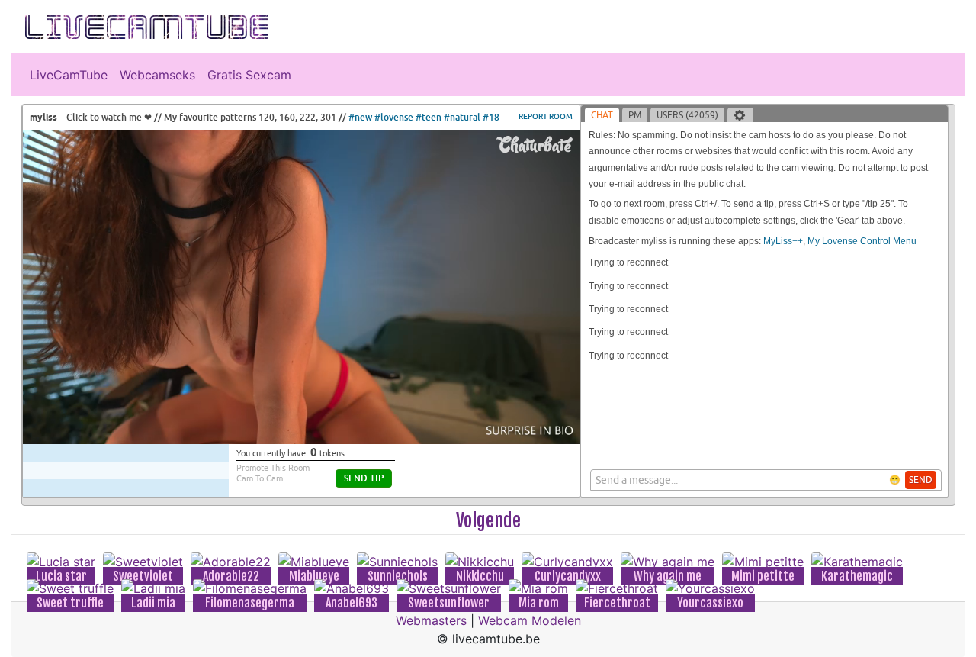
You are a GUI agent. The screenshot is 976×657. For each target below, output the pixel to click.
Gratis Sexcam (249, 74)
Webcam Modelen (529, 620)
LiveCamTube (69, 74)
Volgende (488, 520)
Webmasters (431, 620)
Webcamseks (157, 74)
